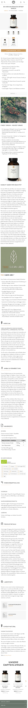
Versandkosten (20, 54)
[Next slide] (23, 681)
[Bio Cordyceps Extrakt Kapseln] (18, 676)
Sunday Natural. (8, 655)
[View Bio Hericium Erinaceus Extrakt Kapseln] (8, 32)
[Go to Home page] (13, 2)
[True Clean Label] (7, 275)
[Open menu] (2, 2)
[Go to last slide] (3, 681)
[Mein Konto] (20, 2)
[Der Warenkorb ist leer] (24, 2)
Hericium (6, 10)
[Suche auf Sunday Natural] (5, 2)
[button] (9, 33)
